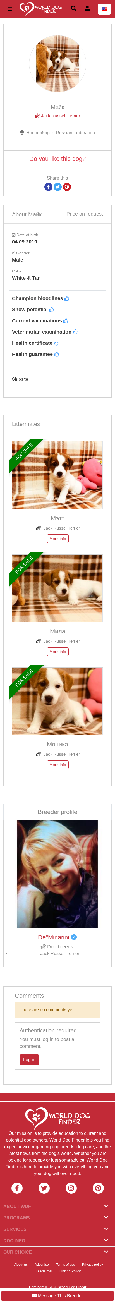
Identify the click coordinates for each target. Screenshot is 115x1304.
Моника (57, 744)
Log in (29, 1059)
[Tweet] (58, 186)
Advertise (42, 1265)
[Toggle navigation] (9, 9)
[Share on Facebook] (48, 186)
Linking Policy (70, 1271)
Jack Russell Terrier (60, 115)
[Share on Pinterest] (67, 186)
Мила (57, 631)
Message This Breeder (60, 1295)
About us (21, 1265)
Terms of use (65, 1265)
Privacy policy (92, 1265)
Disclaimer (44, 1271)
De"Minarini (54, 937)
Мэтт (57, 518)
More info (57, 538)
